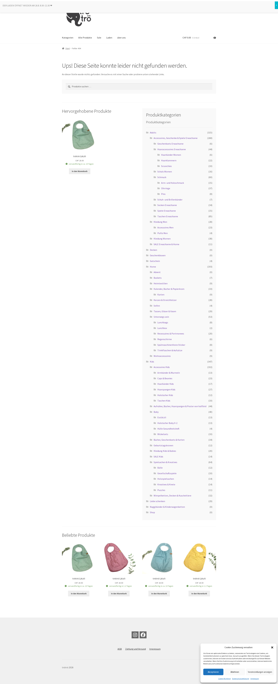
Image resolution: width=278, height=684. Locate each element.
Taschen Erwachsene (167, 216)
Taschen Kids (163, 400)
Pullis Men (162, 233)
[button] (272, 647)
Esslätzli (161, 417)
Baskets (158, 277)
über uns (121, 37)
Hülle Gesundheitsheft (168, 428)
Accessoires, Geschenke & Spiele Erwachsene (175, 138)
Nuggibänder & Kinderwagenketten (167, 506)
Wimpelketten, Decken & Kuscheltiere (172, 495)
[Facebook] (143, 634)
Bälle (160, 467)
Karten (160, 294)
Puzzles (161, 490)
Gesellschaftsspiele (167, 473)
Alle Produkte (85, 37)
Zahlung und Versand (135, 648)
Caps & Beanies (164, 378)
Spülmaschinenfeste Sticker (171, 344)
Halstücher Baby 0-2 (167, 423)
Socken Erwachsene (167, 205)
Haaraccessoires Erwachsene (171, 149)
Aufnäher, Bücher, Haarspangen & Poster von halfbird (180, 406)
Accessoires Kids (162, 367)
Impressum (254, 678)
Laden (109, 37)
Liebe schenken (157, 501)
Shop (152, 512)
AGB (120, 648)
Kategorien (67, 37)
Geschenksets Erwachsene (170, 143)
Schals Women (164, 171)
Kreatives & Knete (166, 484)
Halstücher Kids (165, 395)
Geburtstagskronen (163, 445)
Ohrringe (165, 188)
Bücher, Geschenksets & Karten (169, 439)
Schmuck (161, 177)
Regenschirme (164, 339)
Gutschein (155, 261)
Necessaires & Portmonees (170, 333)
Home (153, 266)
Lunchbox (162, 328)
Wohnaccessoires (162, 356)
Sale (99, 37)
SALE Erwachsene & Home (166, 244)
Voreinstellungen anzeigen (260, 672)
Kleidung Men (160, 221)
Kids (152, 361)
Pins (163, 193)
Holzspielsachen (165, 478)
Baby (156, 411)
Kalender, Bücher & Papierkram (169, 288)
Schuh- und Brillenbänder (169, 199)
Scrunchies (166, 166)
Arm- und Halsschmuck (172, 182)
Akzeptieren (213, 672)
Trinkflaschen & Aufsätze (169, 350)
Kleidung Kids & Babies (165, 450)
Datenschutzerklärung (240, 678)
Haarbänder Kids (165, 383)
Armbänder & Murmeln (168, 372)
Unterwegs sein (161, 316)
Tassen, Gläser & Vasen (165, 311)
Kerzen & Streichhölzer (165, 300)
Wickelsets (162, 434)
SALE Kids (158, 456)
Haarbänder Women (171, 154)
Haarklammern (168, 160)
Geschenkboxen (157, 255)
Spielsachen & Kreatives (165, 462)
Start (67, 48)
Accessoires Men (165, 227)
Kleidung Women (162, 238)
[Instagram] (135, 634)
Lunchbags (162, 322)
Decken (153, 249)
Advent (157, 272)
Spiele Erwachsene (166, 210)
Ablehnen (235, 672)
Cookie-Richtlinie (224, 678)
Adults (153, 132)
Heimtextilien (161, 283)
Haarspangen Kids (166, 389)
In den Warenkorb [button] (79, 171)
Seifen (157, 305)
